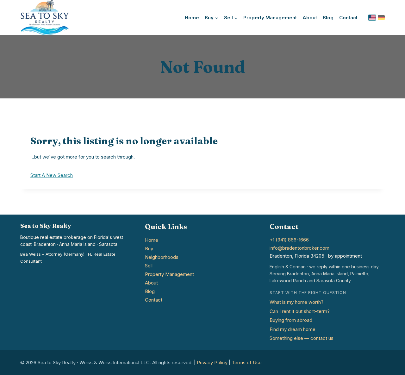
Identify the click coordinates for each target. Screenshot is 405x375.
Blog (328, 18)
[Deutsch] (381, 17)
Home (192, 18)
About (309, 18)
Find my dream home (292, 329)
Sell (149, 266)
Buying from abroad (291, 320)
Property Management (270, 18)
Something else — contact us (301, 338)
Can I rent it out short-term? (300, 311)
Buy (149, 249)
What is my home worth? (296, 302)
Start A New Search (51, 175)
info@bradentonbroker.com (299, 248)
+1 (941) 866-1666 (289, 240)
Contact (348, 18)
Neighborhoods (161, 257)
